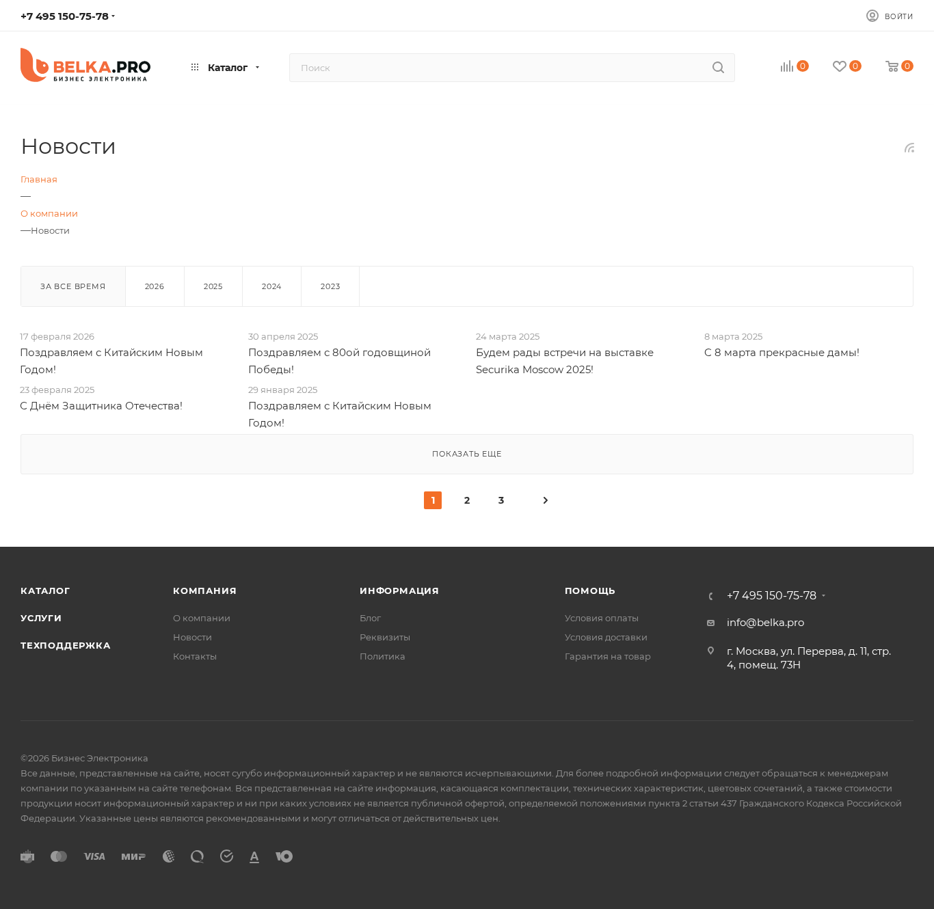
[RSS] (909, 147)
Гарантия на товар (608, 656)
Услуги (41, 617)
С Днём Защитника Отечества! (101, 405)
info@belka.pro (765, 622)
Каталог (45, 590)
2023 (330, 286)
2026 (155, 286)
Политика (382, 656)
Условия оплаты (602, 617)
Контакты (195, 656)
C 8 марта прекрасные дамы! (781, 352)
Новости (192, 637)
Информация (400, 590)
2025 (213, 286)
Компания (205, 590)
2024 (272, 286)
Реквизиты (385, 637)
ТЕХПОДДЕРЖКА (66, 645)
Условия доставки (606, 637)
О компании (201, 617)
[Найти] (718, 67)
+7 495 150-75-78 (65, 16)
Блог (370, 617)
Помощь (590, 590)
